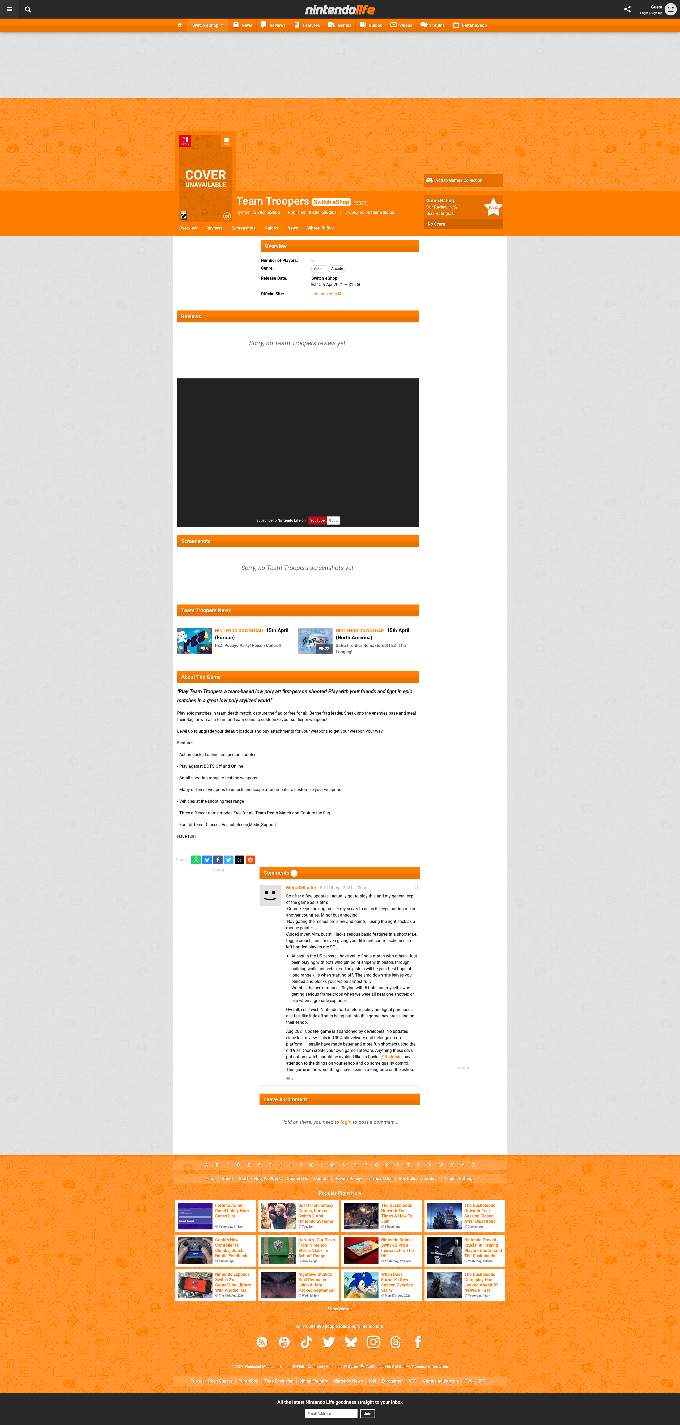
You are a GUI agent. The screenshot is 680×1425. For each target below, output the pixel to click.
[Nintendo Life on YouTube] (284, 1343)
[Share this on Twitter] (228, 860)
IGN (372, 1381)
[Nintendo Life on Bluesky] (351, 1343)
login (346, 1122)
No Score (436, 224)
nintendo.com (324, 293)
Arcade (337, 268)
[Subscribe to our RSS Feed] (262, 1343)
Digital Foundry (313, 1381)
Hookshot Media (259, 1366)
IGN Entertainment (307, 1366)
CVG (469, 1381)
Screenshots (244, 228)
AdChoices (375, 1366)
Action (319, 268)
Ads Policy (408, 1178)
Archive (431, 1178)
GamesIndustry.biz (441, 1381)
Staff (243, 1178)
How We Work (267, 1178)
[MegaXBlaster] (270, 903)
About (227, 1178)
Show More (339, 1308)
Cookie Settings (460, 1178)
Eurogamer (392, 1381)
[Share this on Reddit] (250, 860)
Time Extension (279, 1381)
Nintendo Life (289, 520)
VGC (413, 1381)
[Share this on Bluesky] (207, 860)
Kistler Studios (323, 212)
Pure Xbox (248, 1381)
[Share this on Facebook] (218, 860)
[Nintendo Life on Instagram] (373, 1343)
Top (212, 1178)
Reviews (214, 228)
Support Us (297, 1178)
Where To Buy (320, 228)
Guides (271, 228)
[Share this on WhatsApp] (196, 860)
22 (326, 648)
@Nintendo (391, 1056)
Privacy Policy (347, 1178)
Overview (188, 228)
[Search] (28, 9)
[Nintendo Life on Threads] (396, 1343)
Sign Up (656, 13)
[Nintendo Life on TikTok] (306, 1343)
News (292, 228)
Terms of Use (380, 1178)
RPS (483, 1381)
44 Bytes (350, 1366)
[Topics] (9, 9)
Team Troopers (292, 201)
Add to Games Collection (458, 180)
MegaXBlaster (301, 887)
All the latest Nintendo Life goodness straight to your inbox (340, 1402)
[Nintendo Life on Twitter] (329, 1343)
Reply (302, 1079)
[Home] (180, 25)
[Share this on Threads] (239, 860)
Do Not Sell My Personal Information (417, 1366)
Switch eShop (267, 212)
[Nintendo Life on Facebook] (418, 1343)
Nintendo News (348, 1381)
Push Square (220, 1381)
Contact (321, 1178)
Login (644, 13)
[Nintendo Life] (340, 9)
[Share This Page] (627, 9)
